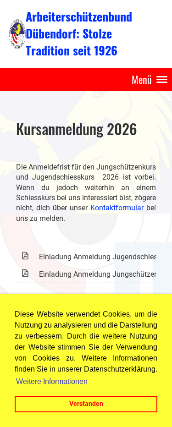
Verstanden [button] (86, 404)
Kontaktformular (117, 207)
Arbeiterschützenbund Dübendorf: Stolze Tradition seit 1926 (79, 33)
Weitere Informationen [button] (52, 381)
